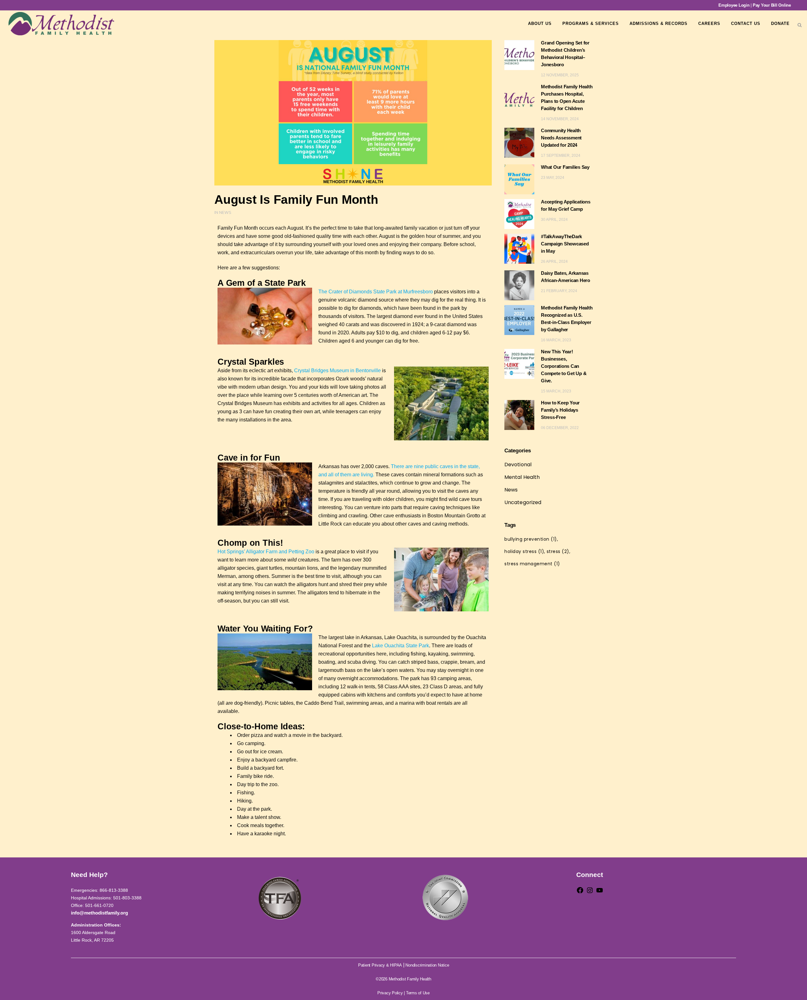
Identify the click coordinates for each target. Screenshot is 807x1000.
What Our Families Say (565, 167)
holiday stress (524, 551)
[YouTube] (599, 892)
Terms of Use (418, 993)
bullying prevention (530, 539)
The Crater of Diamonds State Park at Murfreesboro (375, 291)
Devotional (517, 464)
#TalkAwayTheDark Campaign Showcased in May (565, 244)
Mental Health (522, 477)
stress (558, 551)
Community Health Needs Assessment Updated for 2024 (561, 138)
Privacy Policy (390, 993)
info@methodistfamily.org (99, 912)
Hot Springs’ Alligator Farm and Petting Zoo (266, 551)
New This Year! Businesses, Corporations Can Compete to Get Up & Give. (563, 366)
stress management (532, 564)
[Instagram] (590, 892)
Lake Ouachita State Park (400, 645)
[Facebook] (580, 892)
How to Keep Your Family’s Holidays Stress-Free (560, 410)
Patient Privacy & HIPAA (380, 965)
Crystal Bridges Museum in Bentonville (337, 370)
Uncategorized (522, 502)
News (225, 212)
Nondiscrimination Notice (427, 965)
